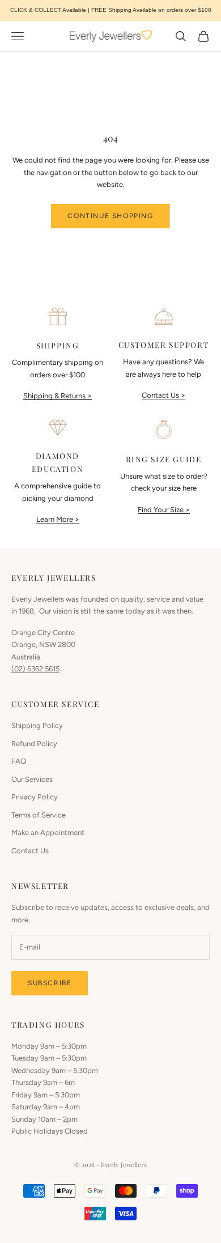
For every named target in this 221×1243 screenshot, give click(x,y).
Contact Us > (163, 395)
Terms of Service (38, 815)
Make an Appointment (47, 832)
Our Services (32, 779)
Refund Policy (34, 743)
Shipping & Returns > (57, 395)
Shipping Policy (37, 725)
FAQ (18, 761)
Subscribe (49, 983)
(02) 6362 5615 (35, 669)
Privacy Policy (34, 797)
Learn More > (57, 519)
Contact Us (30, 850)
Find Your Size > (164, 509)
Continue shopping (110, 216)
